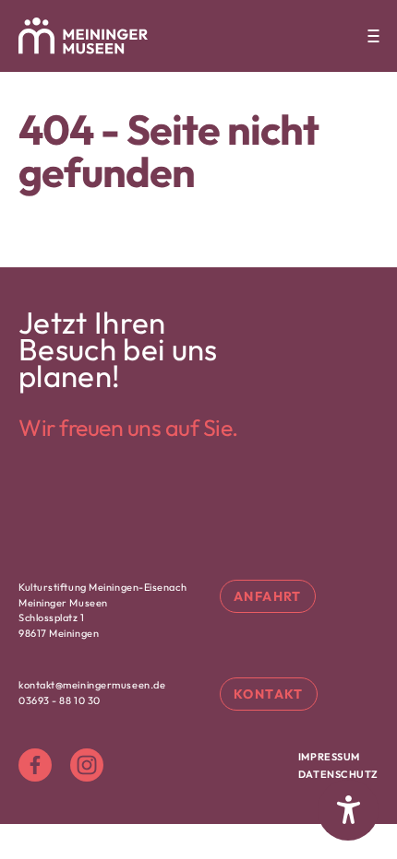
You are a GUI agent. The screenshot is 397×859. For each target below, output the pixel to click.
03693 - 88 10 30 (59, 700)
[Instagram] (86, 765)
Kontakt (269, 694)
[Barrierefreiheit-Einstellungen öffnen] (348, 810)
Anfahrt (268, 596)
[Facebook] (35, 765)
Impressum (329, 756)
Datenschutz (338, 774)
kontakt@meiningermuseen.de (91, 684)
